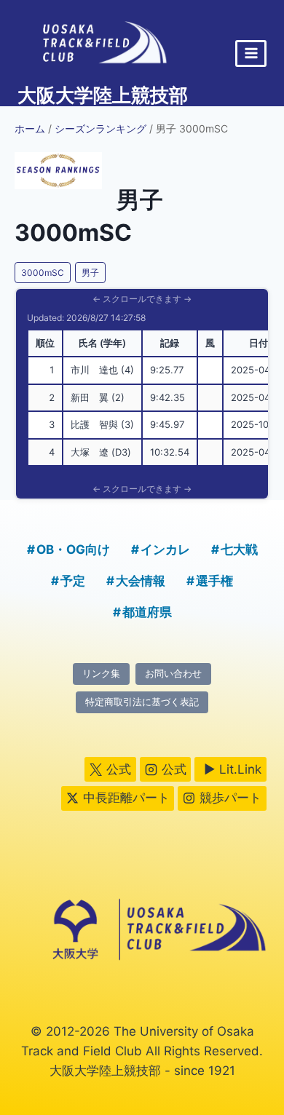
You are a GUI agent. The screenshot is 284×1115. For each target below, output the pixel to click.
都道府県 (147, 612)
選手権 (214, 581)
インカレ (165, 549)
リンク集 (101, 673)
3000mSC (42, 272)
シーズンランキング (100, 128)
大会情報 (140, 581)
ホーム (30, 128)
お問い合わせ (173, 673)
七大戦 (239, 549)
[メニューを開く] (251, 53)
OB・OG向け (73, 549)
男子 (90, 272)
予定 (72, 581)
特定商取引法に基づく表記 (142, 702)
